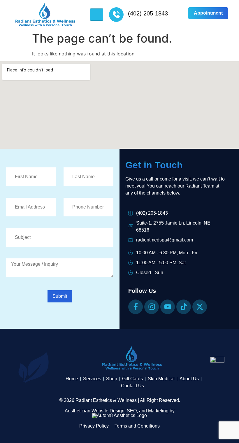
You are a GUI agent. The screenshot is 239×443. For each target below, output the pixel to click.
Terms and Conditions (137, 425)
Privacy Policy (94, 425)
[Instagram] (151, 307)
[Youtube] (167, 307)
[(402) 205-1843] (116, 14)
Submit (59, 296)
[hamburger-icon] (96, 14)
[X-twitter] (199, 307)
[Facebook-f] (135, 307)
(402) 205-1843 (148, 13)
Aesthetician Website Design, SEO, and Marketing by (120, 410)
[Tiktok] (183, 307)
